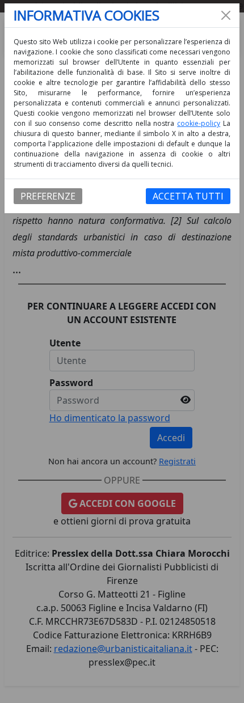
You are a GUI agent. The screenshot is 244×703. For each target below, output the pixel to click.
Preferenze (47, 196)
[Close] (226, 15)
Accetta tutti (188, 196)
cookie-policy (198, 123)
